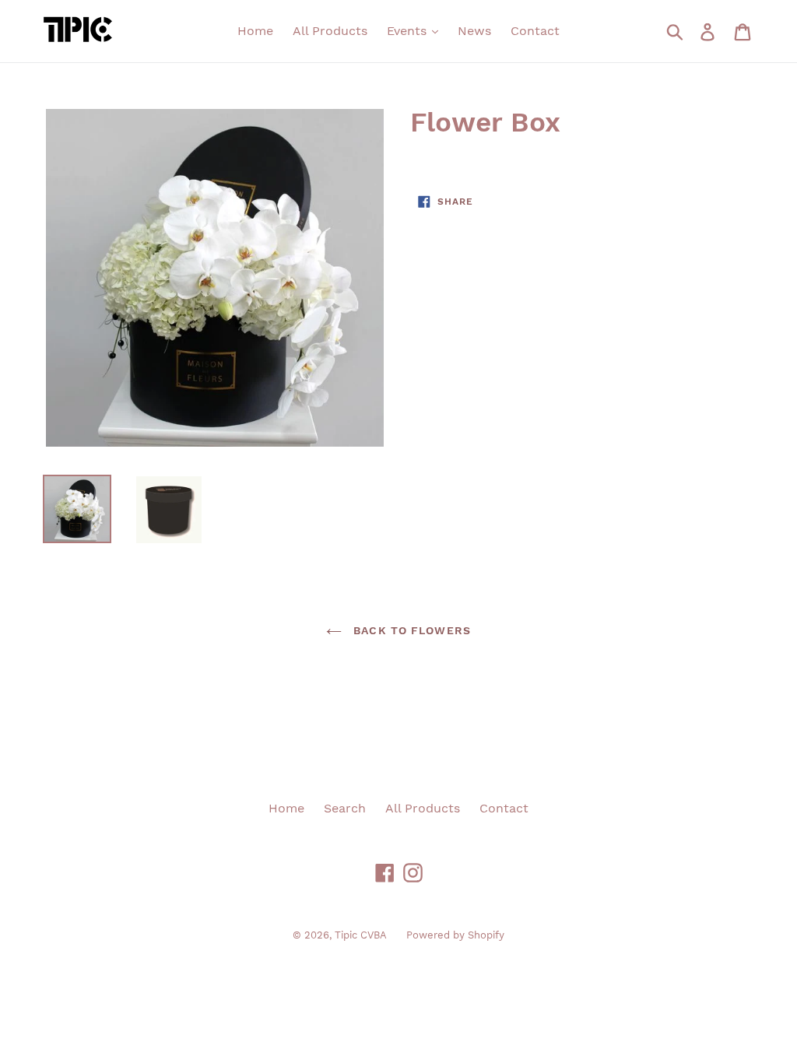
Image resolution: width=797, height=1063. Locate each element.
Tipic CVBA (361, 935)
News (474, 30)
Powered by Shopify (455, 935)
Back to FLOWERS (410, 630)
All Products (330, 30)
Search (345, 808)
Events (408, 30)
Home (255, 30)
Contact (535, 30)
